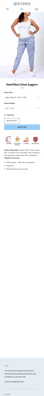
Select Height (9, 103)
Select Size (8, 92)
